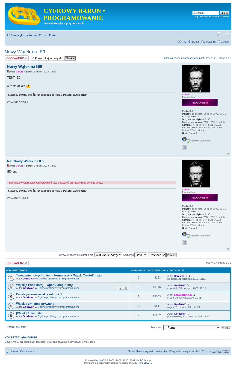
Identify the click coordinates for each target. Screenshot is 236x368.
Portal (52, 35)
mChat (195, 41)
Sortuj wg (128, 254)
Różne (43, 35)
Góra (228, 154)
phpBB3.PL (145, 363)
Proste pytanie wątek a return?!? (39, 294)
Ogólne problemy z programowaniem (59, 278)
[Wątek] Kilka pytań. (30, 313)
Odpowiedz (11, 56)
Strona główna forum (24, 35)
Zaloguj (225, 41)
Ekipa (130, 351)
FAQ (183, 41)
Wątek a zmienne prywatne (35, 303)
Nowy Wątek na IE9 (25, 51)
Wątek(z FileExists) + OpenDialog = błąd (45, 285)
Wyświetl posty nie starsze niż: (76, 254)
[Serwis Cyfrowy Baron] (25, 15)
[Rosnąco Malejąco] (162, 254)
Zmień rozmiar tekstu (225, 34)
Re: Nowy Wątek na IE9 (25, 161)
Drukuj (218, 34)
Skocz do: (156, 327)
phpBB (102, 360)
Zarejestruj (210, 41)
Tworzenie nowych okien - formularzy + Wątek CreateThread (59, 275)
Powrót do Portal (16, 326)
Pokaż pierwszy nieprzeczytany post (183, 58)
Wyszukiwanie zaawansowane (212, 16)
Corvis (19, 71)
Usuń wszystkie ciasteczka (151, 351)
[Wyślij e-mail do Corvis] (184, 147)
